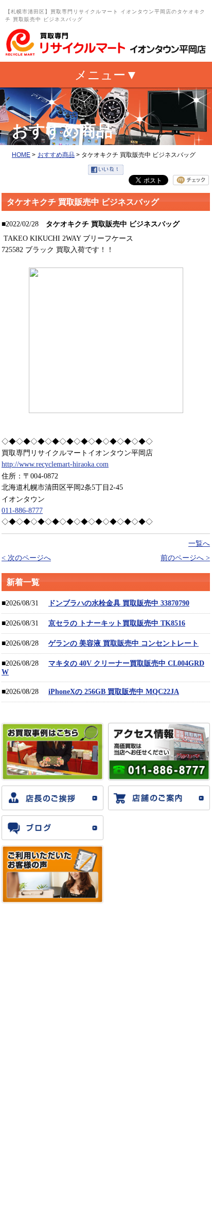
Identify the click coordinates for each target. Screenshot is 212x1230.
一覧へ (199, 543)
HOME (21, 154)
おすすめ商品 (56, 154)
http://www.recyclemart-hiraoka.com (55, 464)
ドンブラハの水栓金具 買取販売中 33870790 (118, 603)
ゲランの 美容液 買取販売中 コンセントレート (123, 643)
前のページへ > (185, 558)
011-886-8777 (22, 510)
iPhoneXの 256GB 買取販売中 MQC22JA (113, 692)
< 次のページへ (26, 558)
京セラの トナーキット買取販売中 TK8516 (116, 623)
